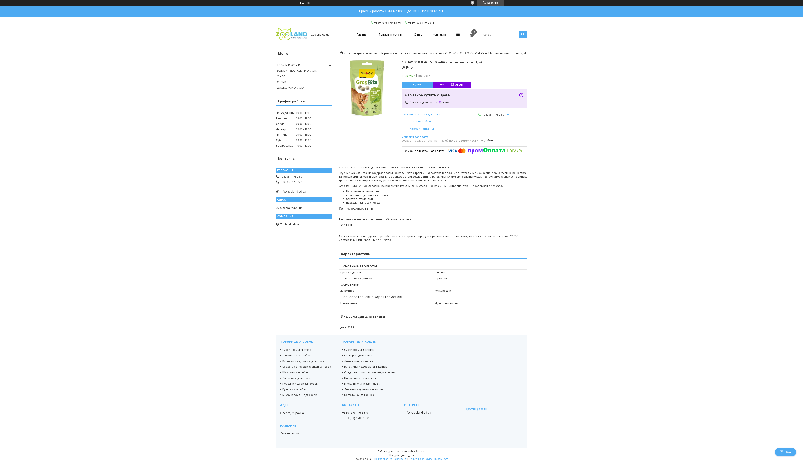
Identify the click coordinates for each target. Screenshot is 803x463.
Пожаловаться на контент (390, 459)
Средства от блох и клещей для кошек (369, 372)
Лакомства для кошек (426, 53)
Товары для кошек (364, 53)
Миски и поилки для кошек (362, 383)
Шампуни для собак (295, 372)
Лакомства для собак (296, 355)
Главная (362, 34)
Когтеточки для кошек (359, 395)
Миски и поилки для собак (299, 395)
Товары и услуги (390, 34)
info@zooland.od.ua (293, 191)
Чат (788, 452)
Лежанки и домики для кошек (364, 389)
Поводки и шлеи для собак (300, 383)
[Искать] (523, 34)
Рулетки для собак (294, 389)
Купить (417, 84)
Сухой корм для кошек (359, 350)
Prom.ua (421, 451)
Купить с (445, 84)
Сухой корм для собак (296, 350)
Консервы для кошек (358, 355)
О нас (418, 34)
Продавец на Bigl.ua (401, 455)
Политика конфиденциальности (429, 459)
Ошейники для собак (296, 378)
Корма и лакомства (394, 53)
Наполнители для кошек (360, 378)
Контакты (439, 34)
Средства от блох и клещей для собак (307, 367)
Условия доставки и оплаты (297, 71)
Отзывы (282, 82)
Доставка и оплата (290, 87)
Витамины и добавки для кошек (365, 367)
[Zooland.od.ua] (291, 34)
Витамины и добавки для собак (303, 361)
